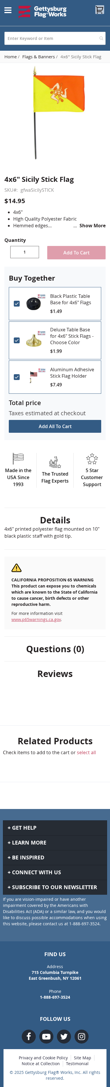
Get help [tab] (24, 827)
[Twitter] (64, 1036)
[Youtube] (46, 1036)
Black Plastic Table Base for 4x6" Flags (70, 299)
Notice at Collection (41, 1063)
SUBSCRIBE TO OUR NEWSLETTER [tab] (54, 887)
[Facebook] (29, 1036)
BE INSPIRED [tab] (28, 857)
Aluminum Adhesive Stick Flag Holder (72, 372)
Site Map (82, 1057)
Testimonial (77, 1063)
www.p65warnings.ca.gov (36, 619)
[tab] (55, 520)
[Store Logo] (42, 12)
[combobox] (55, 38)
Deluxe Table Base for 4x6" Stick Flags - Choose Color (72, 336)
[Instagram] (81, 1036)
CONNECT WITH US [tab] (36, 872)
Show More (92, 225)
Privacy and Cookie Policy (43, 1057)
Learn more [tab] (29, 842)
